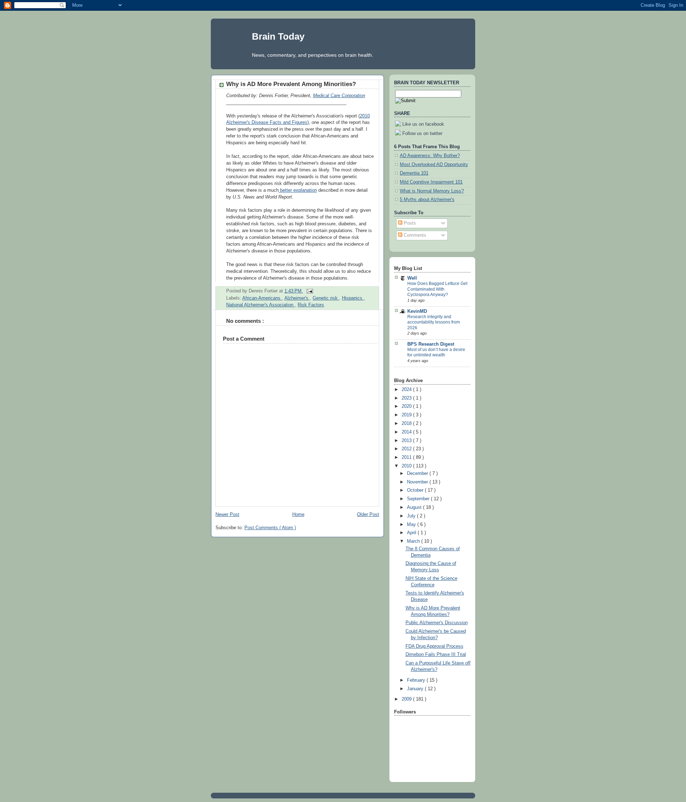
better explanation (298, 190)
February (417, 680)
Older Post (368, 514)
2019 (407, 414)
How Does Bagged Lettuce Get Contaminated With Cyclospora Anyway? (437, 289)
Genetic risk (326, 298)
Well (412, 278)
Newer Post (227, 514)
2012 (407, 448)
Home (298, 514)
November (418, 482)
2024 (407, 389)
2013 (407, 440)
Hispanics (353, 298)
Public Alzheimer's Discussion (437, 622)
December (418, 473)
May (412, 524)
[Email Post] (308, 291)
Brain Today (278, 36)
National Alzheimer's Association (260, 304)
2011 (407, 457)
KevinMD (417, 311)
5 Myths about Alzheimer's (427, 199)
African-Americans (262, 298)
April (412, 532)
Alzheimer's (297, 298)
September (419, 498)
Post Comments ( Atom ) (270, 527)
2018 (407, 423)
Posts (409, 223)
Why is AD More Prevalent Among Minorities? (291, 84)
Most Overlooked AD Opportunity (434, 164)
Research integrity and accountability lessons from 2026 (433, 322)
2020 (407, 406)
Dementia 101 (414, 173)
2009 (407, 699)
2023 (407, 398)
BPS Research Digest (430, 344)
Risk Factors (311, 304)
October (416, 490)
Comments (414, 235)
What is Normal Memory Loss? (432, 191)
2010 (407, 465)
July (412, 515)
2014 (407, 432)
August (415, 507)
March (414, 541)
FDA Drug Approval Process (434, 646)
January (416, 688)
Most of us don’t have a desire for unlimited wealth (436, 352)
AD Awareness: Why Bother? (430, 155)
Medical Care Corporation (339, 95)
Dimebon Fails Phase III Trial (436, 654)
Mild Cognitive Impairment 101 (431, 182)
